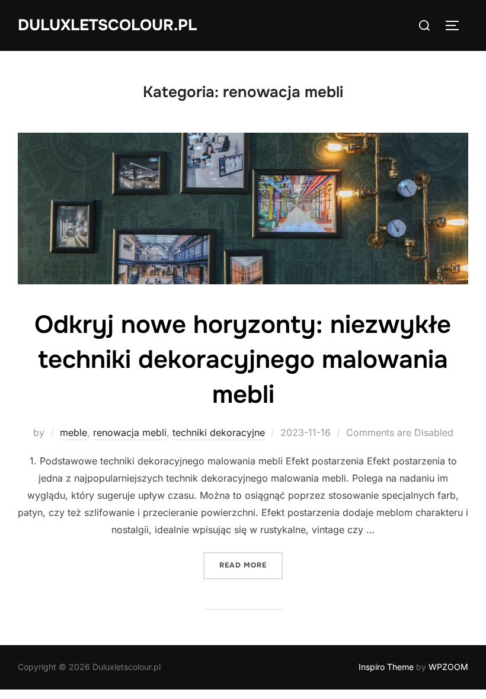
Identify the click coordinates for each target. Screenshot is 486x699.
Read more (251, 565)
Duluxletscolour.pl (107, 25)
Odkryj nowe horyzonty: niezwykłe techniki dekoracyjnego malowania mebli (242, 360)
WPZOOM (448, 667)
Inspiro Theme (386, 667)
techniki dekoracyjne (218, 432)
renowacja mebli (130, 432)
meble (73, 432)
